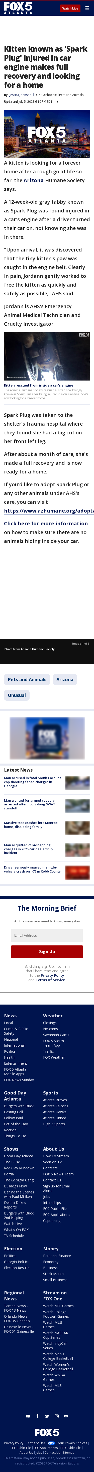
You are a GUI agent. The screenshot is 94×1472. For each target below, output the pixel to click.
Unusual (17, 695)
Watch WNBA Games (54, 1377)
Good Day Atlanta (15, 1096)
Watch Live (70, 8)
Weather (53, 1016)
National (11, 1039)
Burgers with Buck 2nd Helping (19, 1215)
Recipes (10, 1130)
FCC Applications (56, 1214)
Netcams (50, 1028)
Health (9, 1057)
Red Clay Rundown (19, 1168)
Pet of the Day (16, 1124)
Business (50, 1267)
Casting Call (13, 1112)
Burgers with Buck (19, 1105)
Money (50, 1249)
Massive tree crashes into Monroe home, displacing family (31, 824)
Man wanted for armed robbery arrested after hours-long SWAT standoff (29, 804)
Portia (9, 1174)
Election (13, 1249)
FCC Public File (55, 1208)
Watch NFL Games (58, 1305)
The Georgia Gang (19, 1180)
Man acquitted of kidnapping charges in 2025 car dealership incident (28, 849)
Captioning (51, 1220)
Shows (11, 1149)
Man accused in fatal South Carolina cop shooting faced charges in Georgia (32, 782)
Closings (50, 1022)
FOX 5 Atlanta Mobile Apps (15, 1071)
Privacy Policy (52, 975)
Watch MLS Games (52, 1387)
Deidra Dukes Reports (15, 1204)
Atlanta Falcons (55, 1105)
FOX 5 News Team (58, 1174)
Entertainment (15, 1063)
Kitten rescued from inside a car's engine (38, 385)
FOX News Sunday (19, 1079)
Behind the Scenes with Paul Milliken (19, 1194)
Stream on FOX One (55, 1296)
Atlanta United (54, 1118)
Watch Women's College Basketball (58, 1366)
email (66, 1416)
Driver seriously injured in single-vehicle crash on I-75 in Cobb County (32, 869)
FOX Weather (54, 1057)
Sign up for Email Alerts (56, 1188)
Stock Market (54, 1273)
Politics (10, 1051)
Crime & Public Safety (16, 1031)
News (10, 1016)
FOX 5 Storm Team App (53, 1043)
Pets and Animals (71, 95)
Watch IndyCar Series (55, 1345)
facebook (38, 1416)
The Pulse (12, 1162)
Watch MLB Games (52, 1324)
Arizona (64, 679)
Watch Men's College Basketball (58, 1356)
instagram (57, 1416)
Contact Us (52, 1180)
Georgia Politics (16, 1261)
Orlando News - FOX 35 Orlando (17, 1318)
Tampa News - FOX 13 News (16, 1308)
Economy (50, 1261)
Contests (50, 1168)
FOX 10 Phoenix (46, 95)
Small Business (55, 1279)
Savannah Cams (56, 1034)
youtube (28, 1416)
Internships (52, 1202)
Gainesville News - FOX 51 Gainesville (19, 1329)
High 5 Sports (54, 1124)
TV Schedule (14, 1235)
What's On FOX (16, 1229)
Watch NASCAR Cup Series (55, 1335)
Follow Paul (13, 1118)
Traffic (48, 1051)
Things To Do (15, 1136)
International (14, 1045)
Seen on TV (52, 1162)
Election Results (17, 1267)
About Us (53, 1149)
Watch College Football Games (56, 1314)
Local (8, 1022)
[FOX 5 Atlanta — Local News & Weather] (18, 8)
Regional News (14, 1296)
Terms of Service (50, 979)
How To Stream (56, 1156)
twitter (47, 1416)
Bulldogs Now (15, 1186)
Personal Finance (57, 1255)
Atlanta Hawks (54, 1112)
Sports (50, 1093)
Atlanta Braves (55, 1099)
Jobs (46, 1196)
